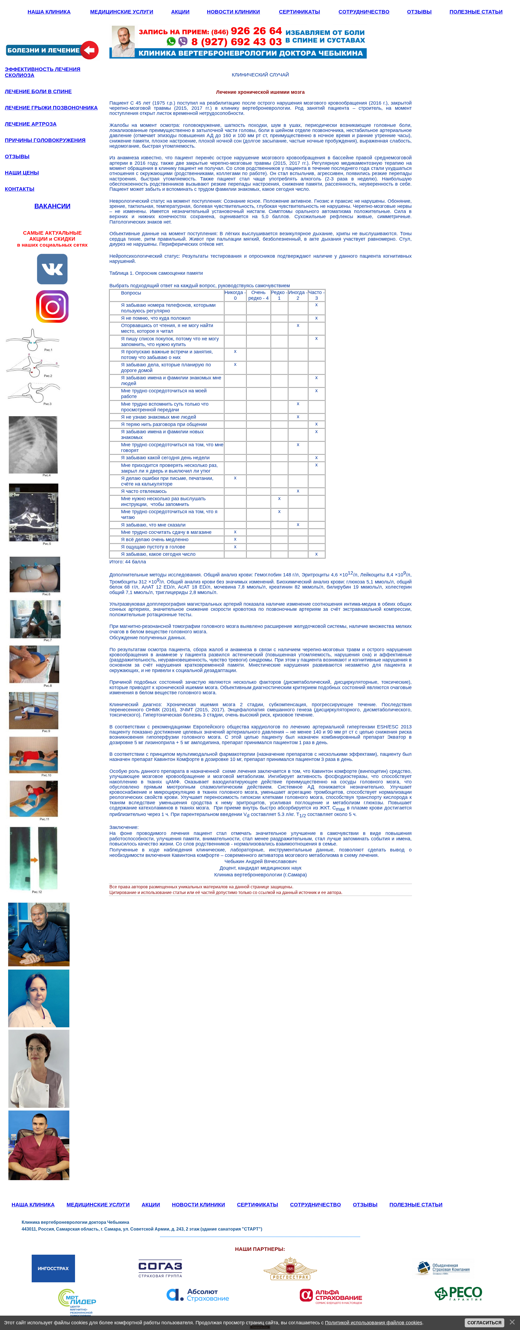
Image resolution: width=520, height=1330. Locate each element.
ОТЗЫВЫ (419, 12)
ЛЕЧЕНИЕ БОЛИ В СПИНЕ (38, 91)
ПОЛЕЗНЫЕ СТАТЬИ (476, 12)
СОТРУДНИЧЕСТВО (364, 12)
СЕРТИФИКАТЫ (299, 12)
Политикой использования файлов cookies (373, 1322)
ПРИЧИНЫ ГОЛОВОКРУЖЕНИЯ (45, 140)
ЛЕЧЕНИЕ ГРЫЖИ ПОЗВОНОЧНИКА (51, 108)
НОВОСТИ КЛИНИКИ (233, 12)
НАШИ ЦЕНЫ (22, 173)
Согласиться (484, 1323)
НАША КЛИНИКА (49, 12)
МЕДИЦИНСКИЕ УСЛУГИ (121, 12)
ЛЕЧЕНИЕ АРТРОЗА (31, 124)
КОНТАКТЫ (19, 189)
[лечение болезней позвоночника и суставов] (52, 59)
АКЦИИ (180, 12)
